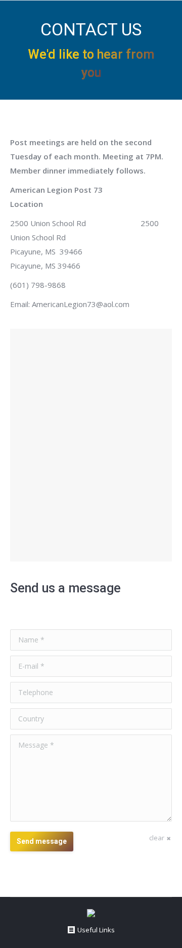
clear (156, 837)
